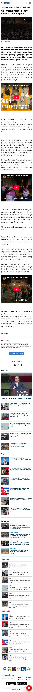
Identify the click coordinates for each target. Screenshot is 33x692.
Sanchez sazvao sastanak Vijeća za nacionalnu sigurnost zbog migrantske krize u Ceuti (20, 445)
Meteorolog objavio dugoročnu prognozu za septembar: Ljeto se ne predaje (20, 479)
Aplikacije (28, 677)
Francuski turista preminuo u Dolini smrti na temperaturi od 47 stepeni (20, 551)
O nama (20, 675)
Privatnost (20, 679)
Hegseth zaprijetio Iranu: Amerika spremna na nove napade (16, 399)
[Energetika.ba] (29, 669)
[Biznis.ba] (23, 669)
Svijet (13, 563)
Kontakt (28, 679)
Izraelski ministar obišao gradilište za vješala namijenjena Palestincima (21, 498)
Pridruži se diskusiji (17, 353)
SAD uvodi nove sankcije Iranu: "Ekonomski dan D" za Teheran (19, 543)
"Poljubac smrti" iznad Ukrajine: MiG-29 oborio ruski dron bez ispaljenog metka (20, 425)
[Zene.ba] (14, 669)
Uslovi (19, 677)
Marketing (28, 675)
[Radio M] (4, 669)
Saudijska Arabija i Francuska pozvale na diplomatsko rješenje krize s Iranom (19, 415)
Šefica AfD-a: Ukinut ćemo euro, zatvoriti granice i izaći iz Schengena (20, 458)
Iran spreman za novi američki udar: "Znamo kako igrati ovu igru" (20, 404)
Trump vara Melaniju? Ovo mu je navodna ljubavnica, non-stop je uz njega (20, 509)
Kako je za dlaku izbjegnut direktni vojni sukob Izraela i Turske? (19, 488)
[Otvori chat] (29, 688)
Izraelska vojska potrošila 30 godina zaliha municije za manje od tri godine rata (20, 435)
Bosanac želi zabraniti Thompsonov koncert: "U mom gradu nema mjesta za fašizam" (20, 469)
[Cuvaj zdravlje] (19, 669)
